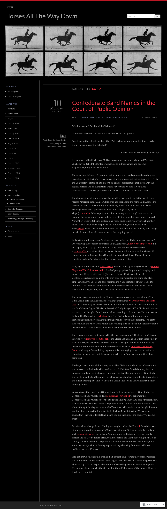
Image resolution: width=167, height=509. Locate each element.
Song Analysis (15, 203)
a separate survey (86, 434)
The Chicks (61, 147)
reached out (102, 316)
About (10, 7)
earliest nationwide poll (118, 395)
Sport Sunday (13, 214)
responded (85, 213)
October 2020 (13, 138)
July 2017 (11, 158)
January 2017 (13, 163)
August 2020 (13, 143)
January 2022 (13, 123)
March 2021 (12, 128)
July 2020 (12, 148)
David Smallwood (88, 117)
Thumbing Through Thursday (20, 219)
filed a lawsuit (106, 266)
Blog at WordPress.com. (51, 505)
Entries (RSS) (13, 91)
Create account (14, 231)
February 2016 (14, 173)
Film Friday (12, 190)
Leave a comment (151, 117)
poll (138, 426)
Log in (10, 236)
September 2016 (14, 168)
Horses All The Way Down (41, 16)
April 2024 (12, 109)
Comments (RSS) (14, 96)
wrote (80, 228)
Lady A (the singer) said (140, 243)
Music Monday (121, 117)
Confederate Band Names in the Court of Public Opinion (113, 105)
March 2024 (13, 114)
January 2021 (13, 133)
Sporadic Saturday (15, 209)
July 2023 (11, 119)
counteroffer (80, 251)
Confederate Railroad (51, 140)
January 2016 (13, 178)
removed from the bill (97, 338)
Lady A (58, 143)
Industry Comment (106, 117)
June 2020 (12, 153)
